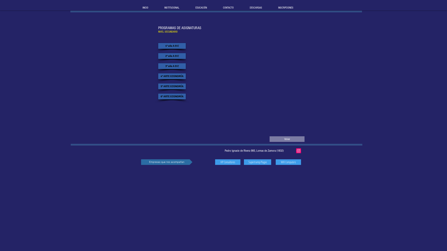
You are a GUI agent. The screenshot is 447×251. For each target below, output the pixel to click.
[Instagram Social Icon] (298, 150)
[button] (166, 162)
